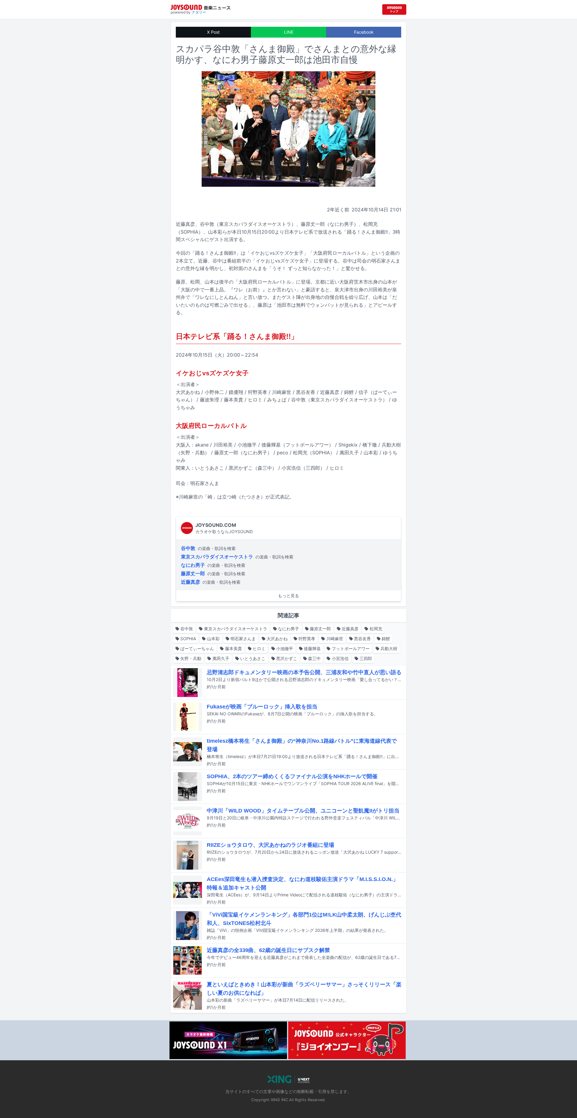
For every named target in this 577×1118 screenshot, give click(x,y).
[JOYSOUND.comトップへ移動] (394, 9)
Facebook (364, 32)
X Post (213, 32)
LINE (288, 32)
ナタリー (199, 12)
